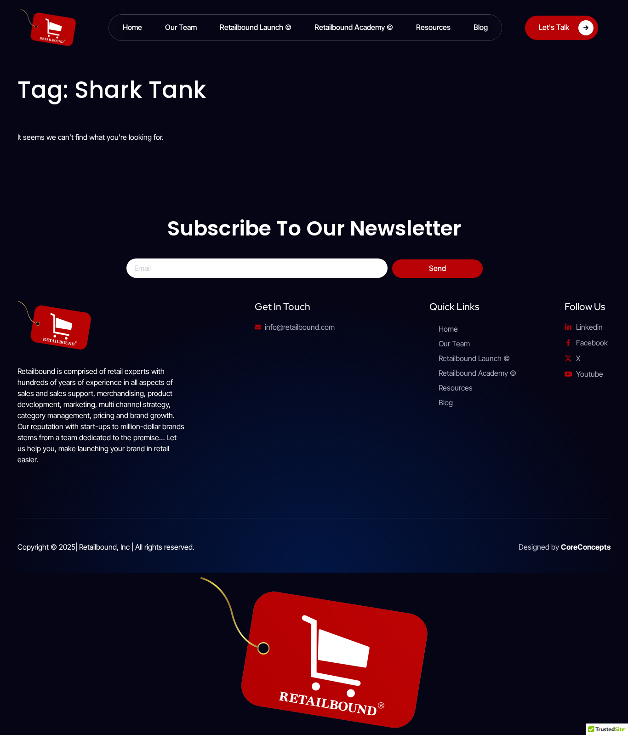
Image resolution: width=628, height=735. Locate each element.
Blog (481, 27)
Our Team (181, 27)
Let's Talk (554, 26)
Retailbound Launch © (255, 27)
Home (132, 27)
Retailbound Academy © (353, 27)
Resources (433, 27)
